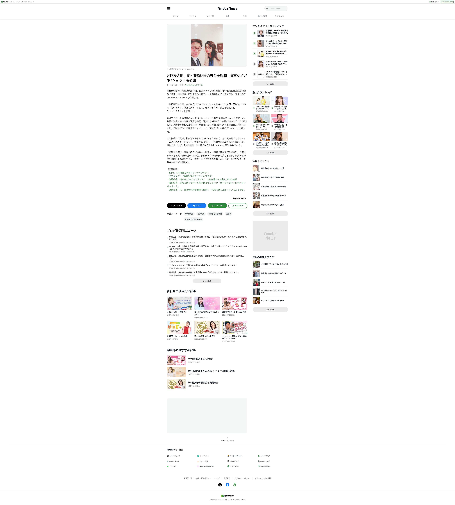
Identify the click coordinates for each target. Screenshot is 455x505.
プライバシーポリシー (242, 478)
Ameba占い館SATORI (207, 466)
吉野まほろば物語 (215, 214)
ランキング (279, 16)
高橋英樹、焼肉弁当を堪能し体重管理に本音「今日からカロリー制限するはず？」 (204, 272)
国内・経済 (262, 16)
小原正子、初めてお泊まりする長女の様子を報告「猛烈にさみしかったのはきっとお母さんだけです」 (208, 238)
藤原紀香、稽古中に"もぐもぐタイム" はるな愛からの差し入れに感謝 (203, 179)
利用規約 (227, 478)
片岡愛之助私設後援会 (193, 219)
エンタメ (193, 16)
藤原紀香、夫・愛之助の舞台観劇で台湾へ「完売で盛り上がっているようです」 (207, 189)
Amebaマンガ (265, 461)
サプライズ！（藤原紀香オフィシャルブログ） (191, 176)
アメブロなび (234, 466)
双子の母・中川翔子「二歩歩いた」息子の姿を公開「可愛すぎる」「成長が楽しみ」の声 (276, 65)
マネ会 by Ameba (236, 456)
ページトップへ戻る (227, 440)
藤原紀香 (201, 214)
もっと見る (207, 281)
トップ (175, 16)
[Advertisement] (188, 415)
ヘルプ (217, 478)
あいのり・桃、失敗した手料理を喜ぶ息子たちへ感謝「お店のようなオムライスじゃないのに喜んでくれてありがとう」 (208, 247)
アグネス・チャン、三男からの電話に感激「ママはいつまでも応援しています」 (203, 265)
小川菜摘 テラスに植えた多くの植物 (274, 264)
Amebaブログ (265, 456)
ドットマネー (204, 456)
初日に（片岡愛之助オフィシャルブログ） (189, 172)
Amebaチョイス (174, 456)
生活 (245, 16)
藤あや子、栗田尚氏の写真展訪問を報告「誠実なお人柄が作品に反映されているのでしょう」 (207, 257)
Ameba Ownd (174, 461)
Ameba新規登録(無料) (447, 2)
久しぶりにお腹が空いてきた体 (272, 300)
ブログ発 (210, 16)
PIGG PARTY (234, 461)
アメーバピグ (204, 461)
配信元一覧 (188, 478)
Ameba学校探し (265, 466)
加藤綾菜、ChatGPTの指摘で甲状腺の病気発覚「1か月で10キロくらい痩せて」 (277, 33)
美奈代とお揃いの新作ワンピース (273, 273)
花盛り (228, 214)
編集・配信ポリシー (203, 478)
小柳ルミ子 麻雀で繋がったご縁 (273, 282)
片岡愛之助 (189, 214)
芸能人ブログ (434, 2)
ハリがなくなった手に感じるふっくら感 (274, 291)
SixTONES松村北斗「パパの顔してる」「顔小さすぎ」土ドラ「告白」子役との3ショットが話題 (276, 75)
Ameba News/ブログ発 (194, 85)
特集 (227, 16)
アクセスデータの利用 (263, 478)
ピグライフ (173, 466)
